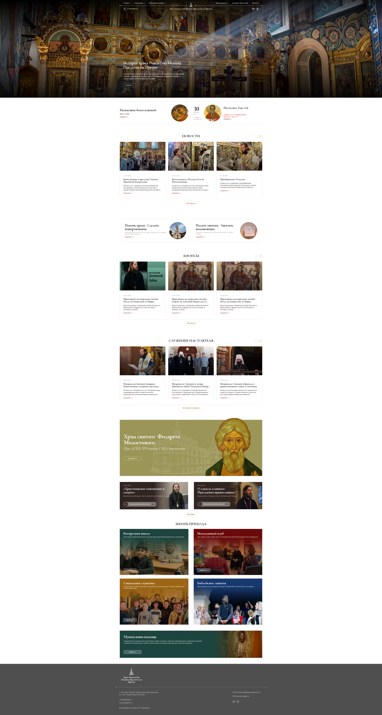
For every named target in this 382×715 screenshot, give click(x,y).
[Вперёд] (260, 136)
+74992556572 (132, 9)
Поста (226, 116)
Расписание (139, 3)
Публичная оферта (240, 696)
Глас (233, 116)
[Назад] (256, 136)
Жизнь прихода (221, 3)
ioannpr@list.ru (125, 703)
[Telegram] (257, 8)
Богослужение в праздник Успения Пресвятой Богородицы (140, 180)
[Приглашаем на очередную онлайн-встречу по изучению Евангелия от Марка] (191, 276)
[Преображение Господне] (239, 156)
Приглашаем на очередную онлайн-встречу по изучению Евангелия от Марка (189, 301)
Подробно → (129, 85)
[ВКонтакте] (253, 8)
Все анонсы (191, 323)
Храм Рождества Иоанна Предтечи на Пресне (191, 9)
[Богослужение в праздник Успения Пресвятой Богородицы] (142, 156)
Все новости (191, 203)
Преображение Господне (232, 179)
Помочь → (132, 652)
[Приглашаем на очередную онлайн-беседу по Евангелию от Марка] (142, 276)
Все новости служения (191, 408)
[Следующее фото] (129, 90)
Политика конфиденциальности (246, 692)
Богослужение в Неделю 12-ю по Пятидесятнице (188, 180)
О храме (126, 3)
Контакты (255, 3)
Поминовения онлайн (156, 3)
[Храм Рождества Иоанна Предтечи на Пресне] (191, 4)
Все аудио (191, 514)
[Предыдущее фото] (124, 90)
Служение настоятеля (240, 3)
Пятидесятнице (240, 114)
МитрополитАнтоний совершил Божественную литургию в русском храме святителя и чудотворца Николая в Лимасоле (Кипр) (140, 388)
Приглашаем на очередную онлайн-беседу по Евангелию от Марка (141, 300)
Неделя (226, 114)
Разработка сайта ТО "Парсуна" (135, 708)
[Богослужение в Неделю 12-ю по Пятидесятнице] (191, 156)
